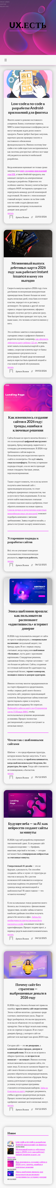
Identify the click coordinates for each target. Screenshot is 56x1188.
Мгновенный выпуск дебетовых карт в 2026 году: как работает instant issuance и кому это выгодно (28, 272)
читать (10, 213)
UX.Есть (28, 25)
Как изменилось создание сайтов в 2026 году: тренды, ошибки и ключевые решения (28, 423)
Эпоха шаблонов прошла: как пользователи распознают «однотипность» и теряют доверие (28, 619)
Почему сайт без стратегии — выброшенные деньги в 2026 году (28, 991)
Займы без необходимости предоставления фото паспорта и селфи (24, 920)
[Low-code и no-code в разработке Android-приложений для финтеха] (10, 1144)
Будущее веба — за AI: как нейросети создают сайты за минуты (28, 827)
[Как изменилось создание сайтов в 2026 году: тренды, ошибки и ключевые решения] (10, 1164)
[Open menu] (5, 60)
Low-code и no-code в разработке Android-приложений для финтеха (28, 108)
